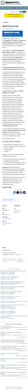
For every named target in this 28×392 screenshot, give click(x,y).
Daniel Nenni (8, 278)
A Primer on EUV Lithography (6, 326)
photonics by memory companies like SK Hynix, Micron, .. (12, 291)
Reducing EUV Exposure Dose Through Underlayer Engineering (13, 340)
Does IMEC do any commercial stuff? (8, 311)
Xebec (5, 279)
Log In (17, 11)
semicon (9, 218)
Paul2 (6, 297)
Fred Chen (7, 273)
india (3, 218)
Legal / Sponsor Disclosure (11, 388)
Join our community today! (14, 16)
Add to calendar (9, 199)
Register (13, 11)
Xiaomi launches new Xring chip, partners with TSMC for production (14, 301)
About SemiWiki (19, 388)
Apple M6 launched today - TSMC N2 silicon (9, 277)
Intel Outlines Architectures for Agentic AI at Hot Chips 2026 (13, 286)
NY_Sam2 (5, 274)
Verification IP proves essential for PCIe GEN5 (10, 353)
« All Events (5, 22)
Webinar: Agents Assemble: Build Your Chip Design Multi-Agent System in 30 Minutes (9, 260)
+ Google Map (18, 254)
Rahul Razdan (18, 362)
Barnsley (5, 313)
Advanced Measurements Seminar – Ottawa (20, 260)
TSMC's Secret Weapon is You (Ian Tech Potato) (10, 296)
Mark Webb (19, 337)
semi (6, 218)
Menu (14, 8)
